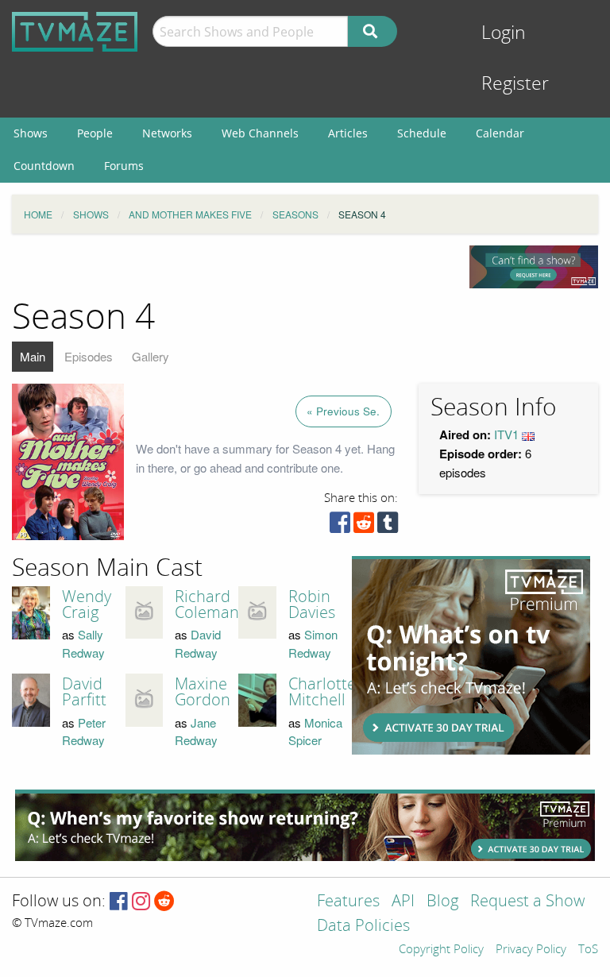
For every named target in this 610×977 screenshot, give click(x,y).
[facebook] (340, 526)
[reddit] (363, 526)
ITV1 (506, 434)
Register (515, 84)
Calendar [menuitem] (500, 133)
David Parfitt (84, 691)
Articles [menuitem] (348, 133)
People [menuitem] (95, 133)
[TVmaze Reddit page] (164, 902)
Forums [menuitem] (124, 165)
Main (32, 356)
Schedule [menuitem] (421, 133)
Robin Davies (311, 604)
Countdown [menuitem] (44, 165)
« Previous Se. (343, 411)
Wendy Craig (86, 604)
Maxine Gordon (202, 691)
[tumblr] (387, 526)
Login (503, 33)
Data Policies (363, 926)
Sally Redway (83, 643)
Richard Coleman (207, 604)
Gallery (150, 356)
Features (348, 902)
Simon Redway (313, 643)
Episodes (88, 356)
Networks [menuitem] (167, 133)
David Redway (198, 643)
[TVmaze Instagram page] (141, 902)
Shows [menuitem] (31, 133)
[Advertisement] (471, 655)
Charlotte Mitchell (322, 691)
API (403, 902)
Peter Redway (84, 731)
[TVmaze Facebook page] (119, 902)
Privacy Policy (531, 950)
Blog (442, 902)
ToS (588, 950)
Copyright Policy (441, 950)
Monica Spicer (315, 731)
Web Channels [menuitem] (260, 133)
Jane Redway (196, 731)
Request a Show (527, 902)
